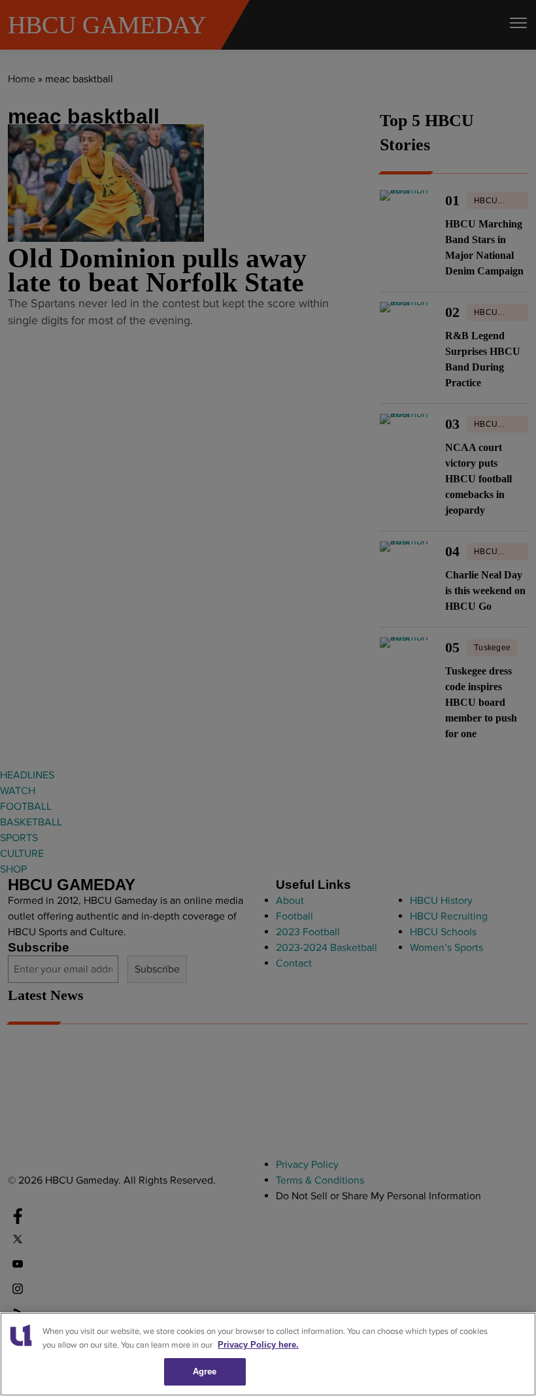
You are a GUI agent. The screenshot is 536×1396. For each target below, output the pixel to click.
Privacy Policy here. (258, 1345)
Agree (205, 1371)
